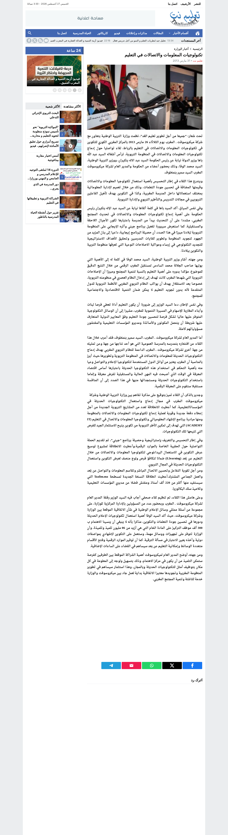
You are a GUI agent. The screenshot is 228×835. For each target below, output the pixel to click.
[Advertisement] (145, 624)
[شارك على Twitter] (172, 665)
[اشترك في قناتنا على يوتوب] (46, 40)
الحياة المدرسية (82, 33)
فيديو (117, 33)
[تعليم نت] (179, 18)
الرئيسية (197, 33)
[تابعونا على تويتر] (34, 40)
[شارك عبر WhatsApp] (152, 665)
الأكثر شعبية (52, 106)
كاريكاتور (102, 33)
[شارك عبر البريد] (131, 665)
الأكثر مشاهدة (72, 106)
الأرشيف (186, 4)
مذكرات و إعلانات (136, 33)
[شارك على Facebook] (192, 665)
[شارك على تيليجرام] (111, 665)
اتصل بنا (172, 4)
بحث (29, 33)
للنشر (197, 4)
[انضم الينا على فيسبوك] (29, 40)
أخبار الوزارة (181, 49)
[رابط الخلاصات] (40, 40)
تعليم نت (198, 60)
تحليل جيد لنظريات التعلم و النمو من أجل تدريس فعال (159, 40)
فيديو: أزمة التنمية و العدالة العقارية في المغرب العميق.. (94, 40)
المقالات (158, 33)
